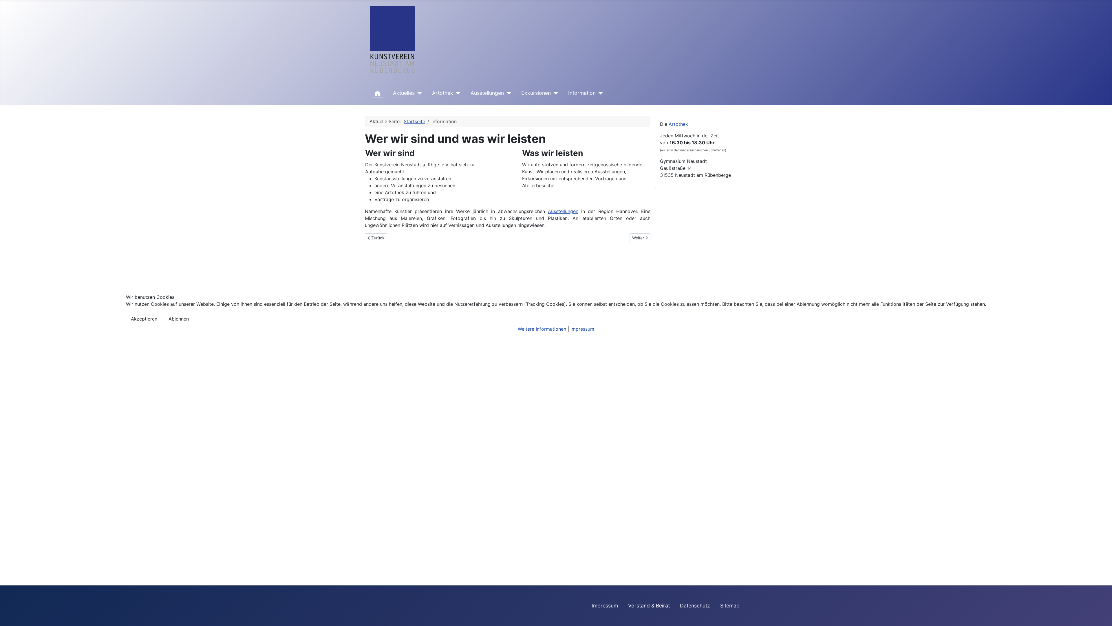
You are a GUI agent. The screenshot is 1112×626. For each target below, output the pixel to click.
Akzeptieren (144, 319)
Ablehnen (179, 319)
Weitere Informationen (542, 329)
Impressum (582, 329)
